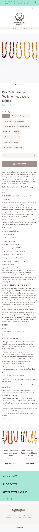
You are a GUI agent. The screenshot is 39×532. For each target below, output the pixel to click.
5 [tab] (21, 84)
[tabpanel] (19, 58)
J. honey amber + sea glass (11, 142)
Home (5, 29)
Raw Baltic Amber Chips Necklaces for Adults (10, 453)
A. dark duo (6, 116)
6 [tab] (22, 84)
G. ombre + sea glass (23, 126)
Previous (3, 59)
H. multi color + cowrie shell (11, 131)
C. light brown (24, 116)
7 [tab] (23, 84)
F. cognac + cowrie (9, 126)
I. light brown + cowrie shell (11, 137)
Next (36, 59)
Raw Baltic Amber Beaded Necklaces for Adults (29, 453)
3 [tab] (18, 84)
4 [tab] (19, 84)
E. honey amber (19, 121)
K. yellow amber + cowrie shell (12, 147)
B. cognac (15, 116)
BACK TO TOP (19, 527)
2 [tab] (16, 84)
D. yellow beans (7, 121)
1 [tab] (15, 84)
